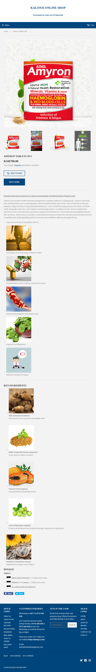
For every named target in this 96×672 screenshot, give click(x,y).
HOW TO (84, 635)
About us (7, 616)
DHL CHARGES (28, 656)
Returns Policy (9, 629)
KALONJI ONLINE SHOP (48, 7)
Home (6, 31)
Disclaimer (8, 632)
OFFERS (84, 629)
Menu (7, 25)
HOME (83, 616)
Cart (92, 25)
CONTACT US (86, 632)
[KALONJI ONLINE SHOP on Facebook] (85, 661)
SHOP (83, 619)
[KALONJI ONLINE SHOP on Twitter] (81, 661)
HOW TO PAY (9, 619)
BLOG (6, 656)
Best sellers (8, 635)
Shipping (17, 165)
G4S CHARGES (15, 656)
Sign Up (72, 625)
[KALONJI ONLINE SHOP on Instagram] (89, 661)
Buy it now (14, 182)
